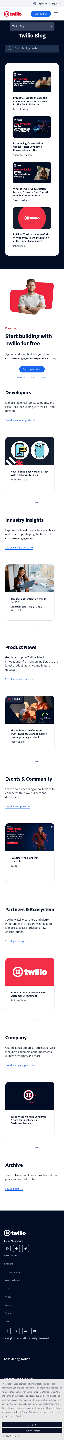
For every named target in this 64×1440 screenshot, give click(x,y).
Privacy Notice (28, 1412)
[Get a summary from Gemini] (16, 1248)
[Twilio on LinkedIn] (25, 1331)
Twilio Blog (18, 26)
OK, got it (32, 1425)
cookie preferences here (47, 1404)
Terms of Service (15, 1416)
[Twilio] (13, 14)
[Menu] (56, 14)
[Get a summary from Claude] (25, 1248)
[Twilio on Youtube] (35, 1331)
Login (54, 3)
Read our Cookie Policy (11, 1436)
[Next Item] (37, 503)
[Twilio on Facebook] (7, 1331)
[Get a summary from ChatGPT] (7, 1248)
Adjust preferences (32, 1431)
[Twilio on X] (16, 1331)
